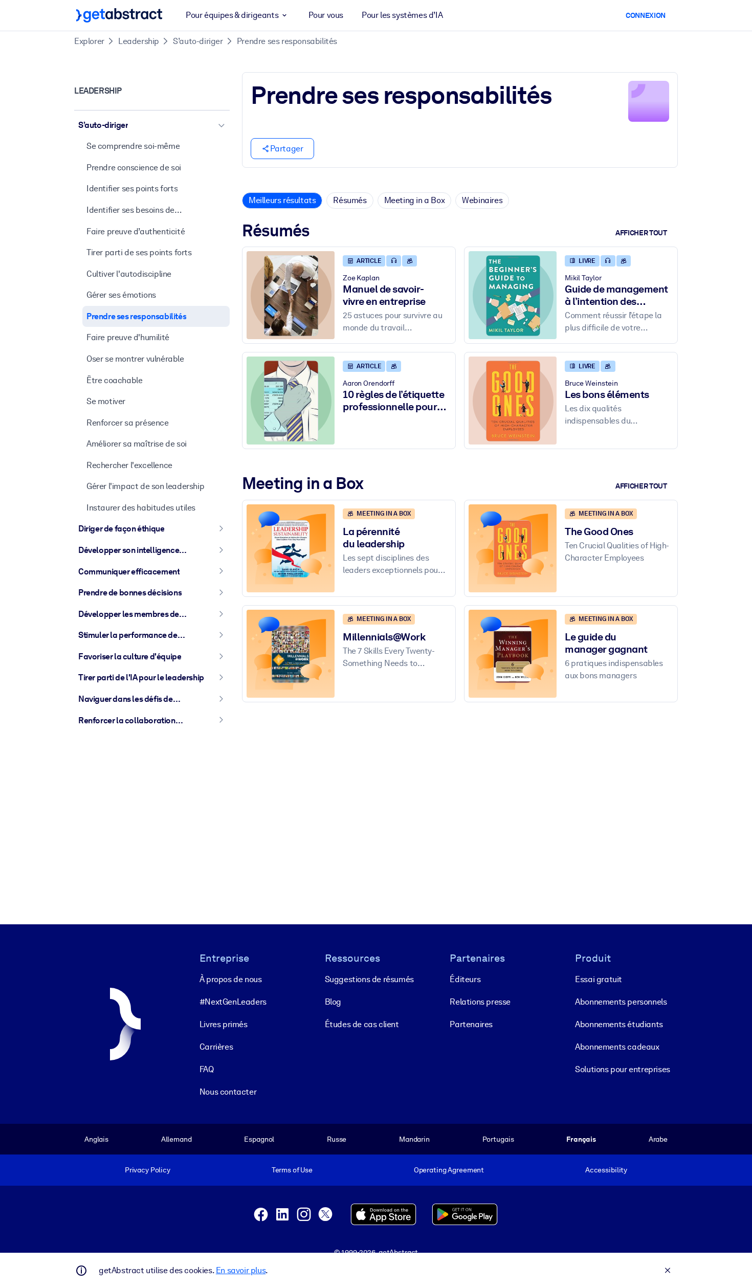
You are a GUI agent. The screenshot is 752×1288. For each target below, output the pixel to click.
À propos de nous (231, 979)
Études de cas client (362, 1024)
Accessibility (606, 1170)
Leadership (138, 41)
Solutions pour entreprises (622, 1069)
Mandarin (414, 1139)
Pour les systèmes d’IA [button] (402, 15)
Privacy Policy (147, 1170)
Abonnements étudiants (619, 1024)
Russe (336, 1139)
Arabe (658, 1139)
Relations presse (480, 1002)
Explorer (89, 41)
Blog (333, 1002)
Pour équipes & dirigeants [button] (232, 15)
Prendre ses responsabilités (287, 41)
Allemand (176, 1139)
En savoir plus (241, 1270)
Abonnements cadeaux (617, 1047)
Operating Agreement (449, 1170)
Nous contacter (228, 1092)
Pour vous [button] (325, 15)
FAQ (207, 1069)
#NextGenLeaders (233, 1002)
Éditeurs (465, 979)
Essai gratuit (598, 979)
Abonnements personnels (621, 1002)
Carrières (216, 1047)
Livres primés (224, 1024)
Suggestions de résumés (369, 979)
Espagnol (259, 1139)
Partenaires (471, 1024)
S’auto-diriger (198, 41)
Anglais (96, 1139)
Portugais (498, 1139)
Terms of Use (292, 1170)
